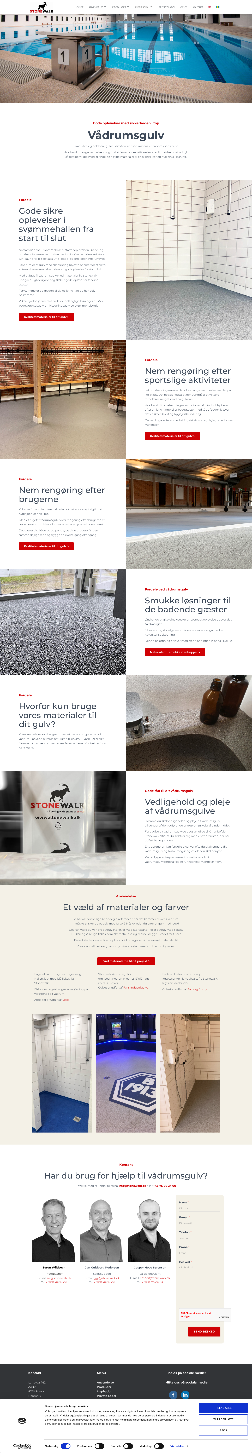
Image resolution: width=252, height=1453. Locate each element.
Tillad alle (223, 1407)
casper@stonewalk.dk (155, 1278)
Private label (167, 7)
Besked (185, 1262)
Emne (184, 1247)
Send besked (204, 1331)
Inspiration (142, 7)
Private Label (106, 1396)
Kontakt (198, 7)
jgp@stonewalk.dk (107, 1278)
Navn (184, 1202)
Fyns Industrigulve (135, 987)
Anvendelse (96, 7)
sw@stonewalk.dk (59, 1278)
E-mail (184, 1217)
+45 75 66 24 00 (56, 1282)
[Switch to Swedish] (218, 7)
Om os (183, 7)
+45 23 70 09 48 (152, 1282)
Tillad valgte (223, 1419)
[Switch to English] (210, 7)
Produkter (119, 7)
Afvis (223, 1430)
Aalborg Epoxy (197, 989)
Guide (79, 7)
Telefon (185, 1232)
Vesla (65, 999)
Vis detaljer (177, 1446)
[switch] (99, 1446)
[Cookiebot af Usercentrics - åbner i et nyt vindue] (22, 1446)
